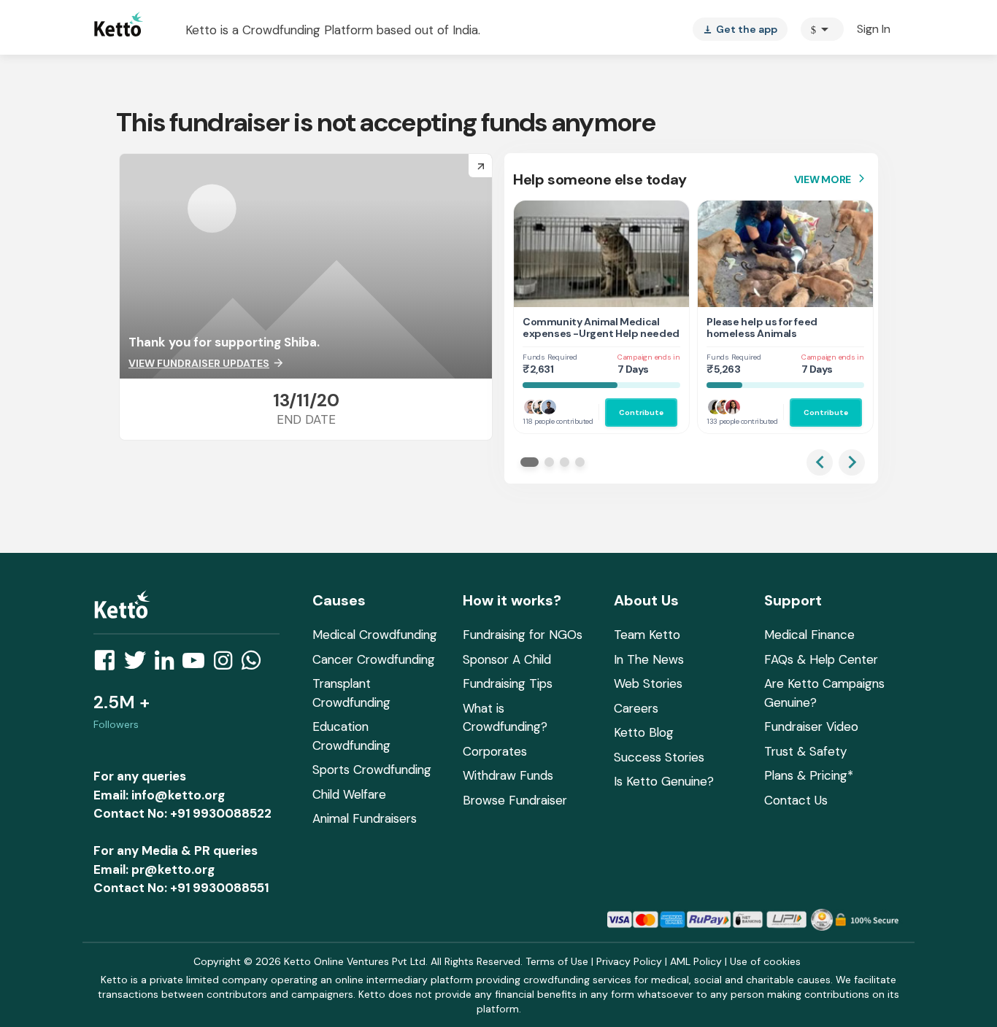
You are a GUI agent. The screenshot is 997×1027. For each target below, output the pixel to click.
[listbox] (740, 29)
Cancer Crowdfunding (373, 659)
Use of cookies (765, 961)
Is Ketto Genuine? (664, 781)
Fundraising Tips (508, 683)
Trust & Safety (805, 751)
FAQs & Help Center (821, 659)
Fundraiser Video (811, 726)
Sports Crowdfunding (371, 769)
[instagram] (227, 664)
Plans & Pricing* (808, 775)
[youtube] (197, 664)
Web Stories (648, 683)
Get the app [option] (740, 29)
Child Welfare (349, 794)
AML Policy (696, 961)
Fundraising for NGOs (522, 635)
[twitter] (139, 664)
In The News (649, 659)
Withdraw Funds (508, 775)
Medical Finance (809, 635)
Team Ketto (647, 635)
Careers (636, 708)
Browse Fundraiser (515, 800)
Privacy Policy (629, 961)
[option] (822, 29)
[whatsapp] (255, 664)
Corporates (495, 751)
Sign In (873, 28)
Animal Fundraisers (364, 818)
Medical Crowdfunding (374, 635)
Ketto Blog (644, 732)
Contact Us (796, 800)
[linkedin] (168, 664)
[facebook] (108, 664)
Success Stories (659, 757)
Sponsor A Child (507, 659)
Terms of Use (557, 961)
